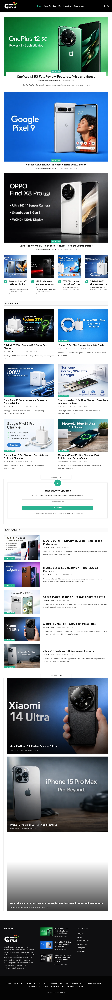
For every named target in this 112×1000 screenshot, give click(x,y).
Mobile (79, 937)
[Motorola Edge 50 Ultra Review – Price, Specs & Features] (22, 574)
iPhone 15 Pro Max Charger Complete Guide (81, 345)
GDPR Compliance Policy (73, 987)
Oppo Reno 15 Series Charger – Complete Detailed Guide (25, 402)
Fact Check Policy (51, 987)
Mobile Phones (82, 944)
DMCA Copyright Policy (75, 983)
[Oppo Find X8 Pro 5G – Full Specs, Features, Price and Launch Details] (56, 208)
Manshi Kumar (49, 547)
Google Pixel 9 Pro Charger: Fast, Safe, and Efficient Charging (26, 457)
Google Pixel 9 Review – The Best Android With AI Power (56, 164)
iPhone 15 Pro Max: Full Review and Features (68, 651)
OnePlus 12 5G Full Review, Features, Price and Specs (56, 76)
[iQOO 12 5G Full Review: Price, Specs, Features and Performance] (22, 547)
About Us (47, 6)
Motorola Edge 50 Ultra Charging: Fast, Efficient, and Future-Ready (79, 457)
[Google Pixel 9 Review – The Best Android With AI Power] (56, 127)
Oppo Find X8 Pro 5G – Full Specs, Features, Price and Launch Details (56, 245)
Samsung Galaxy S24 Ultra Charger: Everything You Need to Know (83, 402)
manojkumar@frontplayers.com (49, 80)
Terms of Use (79, 6)
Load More (55, 477)
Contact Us (57, 6)
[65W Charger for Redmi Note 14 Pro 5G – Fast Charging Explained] (69, 266)
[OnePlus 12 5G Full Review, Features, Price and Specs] (56, 46)
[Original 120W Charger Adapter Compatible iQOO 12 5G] (96, 266)
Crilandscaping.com (58, 992)
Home (39, 6)
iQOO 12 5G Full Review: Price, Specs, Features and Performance (72, 542)
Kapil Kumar (64, 407)
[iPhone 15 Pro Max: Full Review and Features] (22, 656)
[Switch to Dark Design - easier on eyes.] (108, 6)
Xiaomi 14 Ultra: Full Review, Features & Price (69, 623)
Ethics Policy (34, 987)
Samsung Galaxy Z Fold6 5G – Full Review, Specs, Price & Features (18, 282)
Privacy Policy (71, 513)
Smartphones (81, 948)
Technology (56, 71)
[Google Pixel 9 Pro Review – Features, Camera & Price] (22, 602)
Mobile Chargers (83, 941)
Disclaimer (67, 6)
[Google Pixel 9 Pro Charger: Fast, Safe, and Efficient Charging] (29, 435)
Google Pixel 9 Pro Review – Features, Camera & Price (74, 596)
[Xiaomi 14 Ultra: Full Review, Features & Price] (22, 629)
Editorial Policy (95, 983)
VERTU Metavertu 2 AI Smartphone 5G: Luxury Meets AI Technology (44, 282)
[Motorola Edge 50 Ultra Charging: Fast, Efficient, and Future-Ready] (83, 435)
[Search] (104, 6)
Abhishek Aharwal (70, 287)
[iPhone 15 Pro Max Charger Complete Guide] (83, 325)
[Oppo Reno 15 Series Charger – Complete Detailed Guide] (29, 380)
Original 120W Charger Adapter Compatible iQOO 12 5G (98, 282)
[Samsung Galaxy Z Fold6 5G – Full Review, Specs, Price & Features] (15, 266)
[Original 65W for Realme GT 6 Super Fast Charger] (29, 325)
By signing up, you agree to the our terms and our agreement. (58, 513)
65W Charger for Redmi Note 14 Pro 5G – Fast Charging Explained (71, 282)
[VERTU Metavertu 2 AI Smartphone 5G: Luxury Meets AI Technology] (42, 266)
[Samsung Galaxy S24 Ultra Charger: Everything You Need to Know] (83, 380)
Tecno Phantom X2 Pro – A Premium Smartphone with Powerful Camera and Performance (56, 903)
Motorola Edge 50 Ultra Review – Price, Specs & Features (70, 569)
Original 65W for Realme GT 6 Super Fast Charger (26, 347)
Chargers (80, 934)
